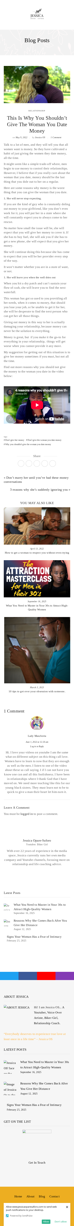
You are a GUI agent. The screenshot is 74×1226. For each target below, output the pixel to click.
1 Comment (56, 137)
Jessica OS (40, 137)
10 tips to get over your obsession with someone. (37, 691)
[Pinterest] (37, 463)
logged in (26, 814)
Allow (46, 1221)
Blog (42, 1196)
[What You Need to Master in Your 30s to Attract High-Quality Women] (10, 1067)
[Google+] (44, 463)
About (30, 1196)
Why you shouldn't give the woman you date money (28, 444)
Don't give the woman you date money (44, 440)
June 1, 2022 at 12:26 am (37, 742)
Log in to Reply (37, 746)
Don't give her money (14, 440)
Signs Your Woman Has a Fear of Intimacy (34, 936)
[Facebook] (29, 463)
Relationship (37, 111)
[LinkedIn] (52, 463)
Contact (54, 1196)
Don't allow (61, 1221)
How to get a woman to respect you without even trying (37, 552)
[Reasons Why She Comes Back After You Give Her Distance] (10, 1088)
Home (18, 1196)
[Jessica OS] (37, 14)
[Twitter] (21, 463)
